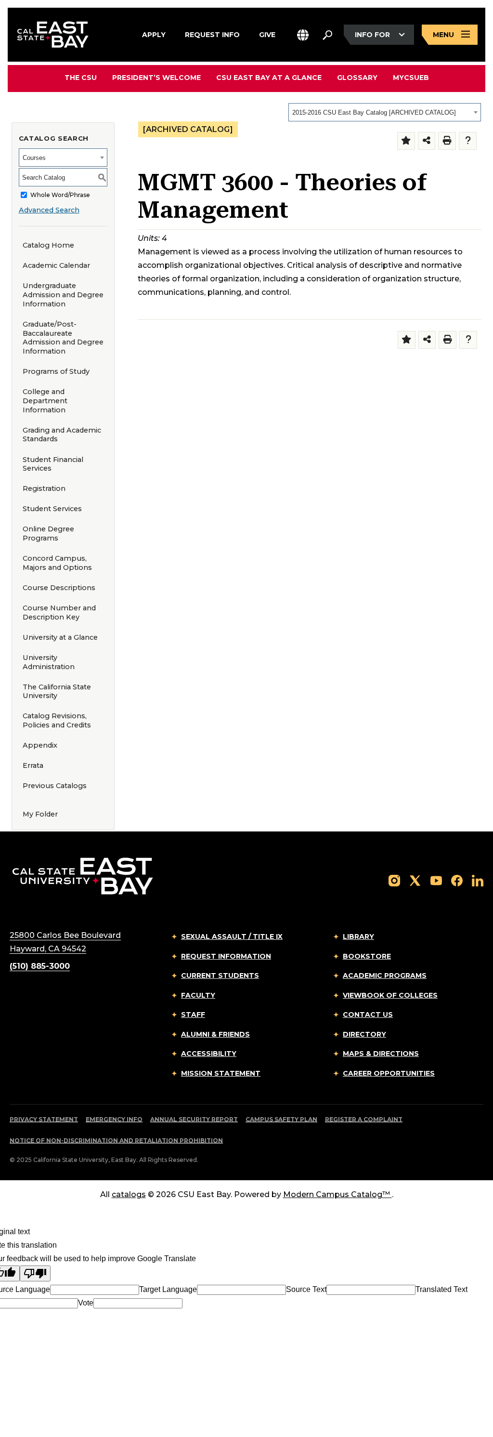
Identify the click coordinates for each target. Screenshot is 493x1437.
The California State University (57, 691)
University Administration (49, 662)
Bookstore (367, 956)
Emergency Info (114, 1119)
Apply (154, 34)
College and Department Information (45, 400)
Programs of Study (56, 371)
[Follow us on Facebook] (457, 879)
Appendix (40, 745)
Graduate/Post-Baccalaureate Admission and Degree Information (63, 338)
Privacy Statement (44, 1119)
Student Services (52, 508)
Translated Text (441, 1289)
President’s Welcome (156, 77)
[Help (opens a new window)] (468, 141)
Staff (193, 1014)
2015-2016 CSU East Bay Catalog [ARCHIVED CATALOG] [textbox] (374, 112)
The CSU (81, 77)
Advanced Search (49, 210)
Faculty (198, 995)
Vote (85, 1303)
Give (267, 34)
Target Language (168, 1289)
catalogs (129, 1194)
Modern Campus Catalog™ (336, 1194)
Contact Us (368, 1014)
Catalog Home (48, 245)
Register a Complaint (363, 1119)
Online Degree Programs (48, 533)
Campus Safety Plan (281, 1119)
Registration (44, 488)
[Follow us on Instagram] (394, 879)
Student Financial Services (53, 464)
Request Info (212, 34)
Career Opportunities (389, 1073)
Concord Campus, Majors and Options (57, 563)
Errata (33, 765)
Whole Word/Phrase (60, 194)
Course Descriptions (59, 587)
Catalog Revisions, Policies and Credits (57, 720)
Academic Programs (385, 975)
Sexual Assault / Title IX (232, 936)
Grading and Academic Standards (62, 435)
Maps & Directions (381, 1053)
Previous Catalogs (55, 785)
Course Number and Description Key (59, 612)
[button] (303, 35)
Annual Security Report (194, 1119)
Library (358, 936)
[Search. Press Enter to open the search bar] (327, 34)
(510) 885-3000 (40, 966)
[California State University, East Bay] (83, 875)
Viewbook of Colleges (390, 995)
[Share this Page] (427, 141)
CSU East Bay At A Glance (269, 77)
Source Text (306, 1289)
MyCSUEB (411, 77)
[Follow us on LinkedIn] (477, 879)
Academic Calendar (56, 265)
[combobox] (384, 112)
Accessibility (208, 1053)
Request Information (226, 956)
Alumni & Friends (215, 1034)
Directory (364, 1034)
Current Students (220, 975)
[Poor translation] (35, 1273)
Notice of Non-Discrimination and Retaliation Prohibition (116, 1140)
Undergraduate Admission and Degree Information (63, 294)
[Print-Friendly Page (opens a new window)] (447, 141)
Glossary (357, 77)
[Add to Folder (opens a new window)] (406, 141)
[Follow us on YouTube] (436, 879)
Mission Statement (220, 1073)
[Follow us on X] (415, 879)
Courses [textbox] (34, 157)
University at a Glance (60, 637)
